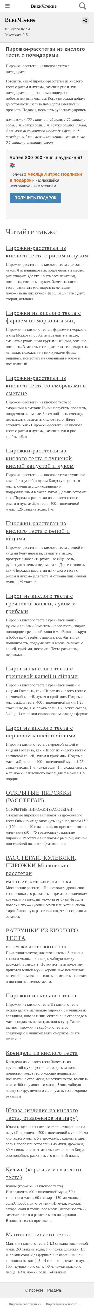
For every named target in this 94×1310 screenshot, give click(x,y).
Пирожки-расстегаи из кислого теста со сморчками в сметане (46, 385)
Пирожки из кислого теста (41, 995)
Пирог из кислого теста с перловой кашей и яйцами (41, 731)
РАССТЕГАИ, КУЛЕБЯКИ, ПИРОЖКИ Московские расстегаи (41, 865)
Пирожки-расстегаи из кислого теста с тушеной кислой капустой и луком (40, 457)
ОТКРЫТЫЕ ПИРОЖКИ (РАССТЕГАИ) (38, 796)
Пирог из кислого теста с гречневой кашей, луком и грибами (41, 603)
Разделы (55, 1290)
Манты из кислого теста (38, 1234)
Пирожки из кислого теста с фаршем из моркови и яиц (43, 316)
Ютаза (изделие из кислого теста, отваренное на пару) (42, 1113)
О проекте (34, 1290)
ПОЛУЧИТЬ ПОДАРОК (35, 198)
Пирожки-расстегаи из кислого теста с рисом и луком (47, 251)
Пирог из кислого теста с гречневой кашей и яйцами (42, 672)
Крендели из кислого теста (42, 1052)
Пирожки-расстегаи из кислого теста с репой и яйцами (38, 530)
